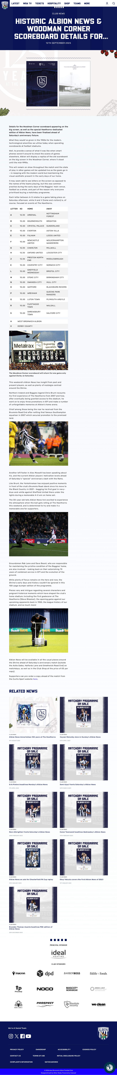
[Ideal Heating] (58, 954)
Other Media (58, 1073)
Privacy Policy (17, 1050)
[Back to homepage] (5, 5)
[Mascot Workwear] (71, 989)
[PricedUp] (18, 989)
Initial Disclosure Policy (68, 1056)
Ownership (41, 1050)
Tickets (39, 3)
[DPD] (45, 973)
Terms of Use (39, 1056)
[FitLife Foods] (98, 973)
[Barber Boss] (71, 973)
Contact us (15, 1056)
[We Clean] (98, 1004)
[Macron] (18, 973)
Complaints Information (21, 1062)
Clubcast (73, 1073)
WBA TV (27, 3)
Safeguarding (51, 1062)
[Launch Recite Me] (109, 1067)
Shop (67, 3)
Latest (15, 3)
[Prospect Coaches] (45, 1004)
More (87, 3)
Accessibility (64, 1050)
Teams (77, 3)
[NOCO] (45, 989)
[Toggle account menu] (107, 3)
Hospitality (54, 3)
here (35, 679)
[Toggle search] (113, 3)
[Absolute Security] (71, 1004)
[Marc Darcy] (18, 1004)
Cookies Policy (89, 1050)
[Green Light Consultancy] (98, 989)
